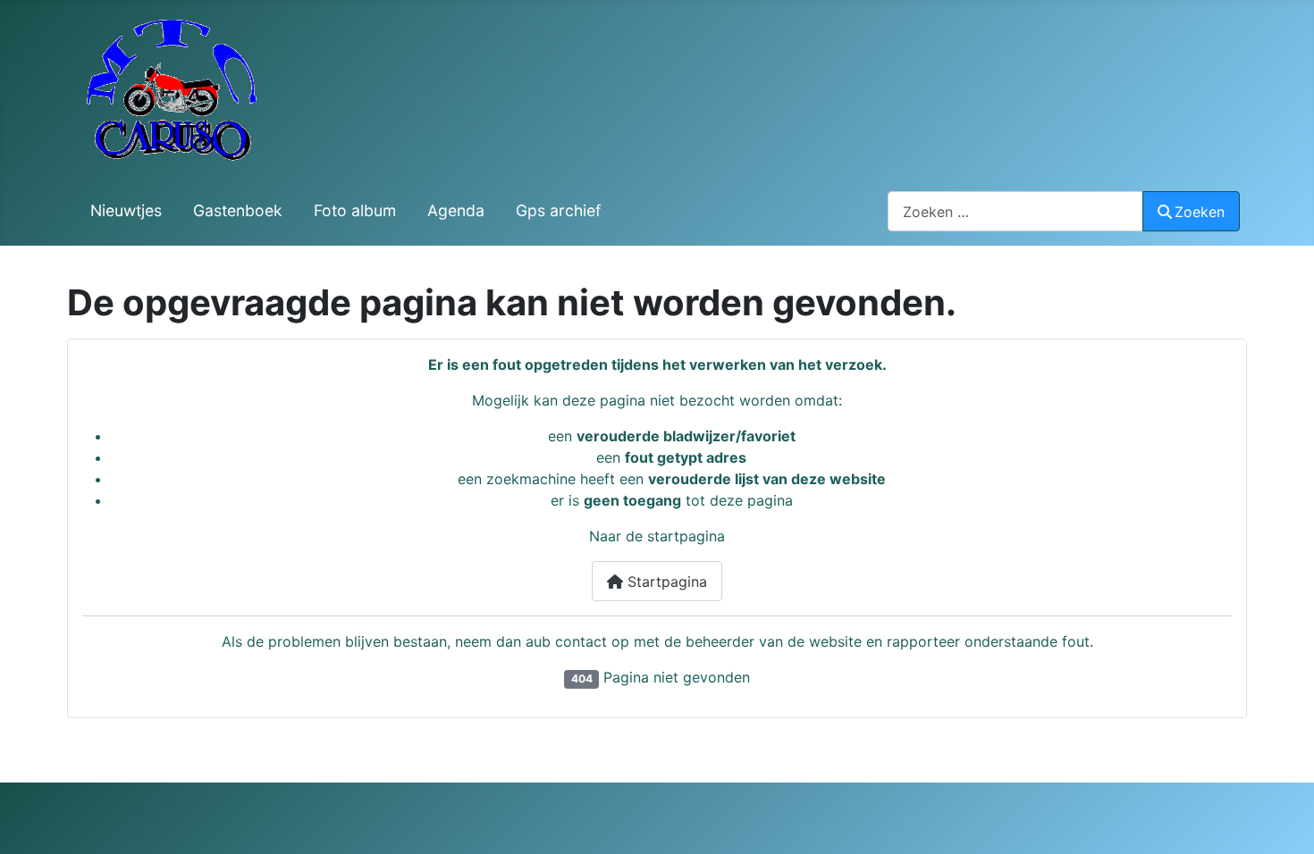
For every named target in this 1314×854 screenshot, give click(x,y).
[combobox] (1015, 211)
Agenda (455, 210)
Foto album (355, 210)
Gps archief (558, 210)
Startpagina (665, 581)
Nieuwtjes (126, 210)
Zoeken (1200, 212)
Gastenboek (237, 210)
